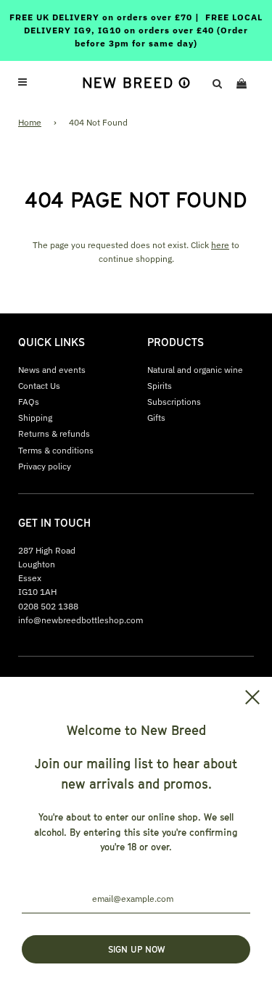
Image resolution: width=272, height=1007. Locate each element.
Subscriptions (174, 401)
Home (29, 122)
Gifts (156, 417)
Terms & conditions (56, 450)
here (220, 244)
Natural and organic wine (195, 369)
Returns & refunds (54, 433)
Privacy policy (44, 466)
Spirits (159, 385)
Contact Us (39, 385)
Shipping (35, 417)
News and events (52, 369)
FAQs (28, 401)
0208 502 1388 (48, 606)
